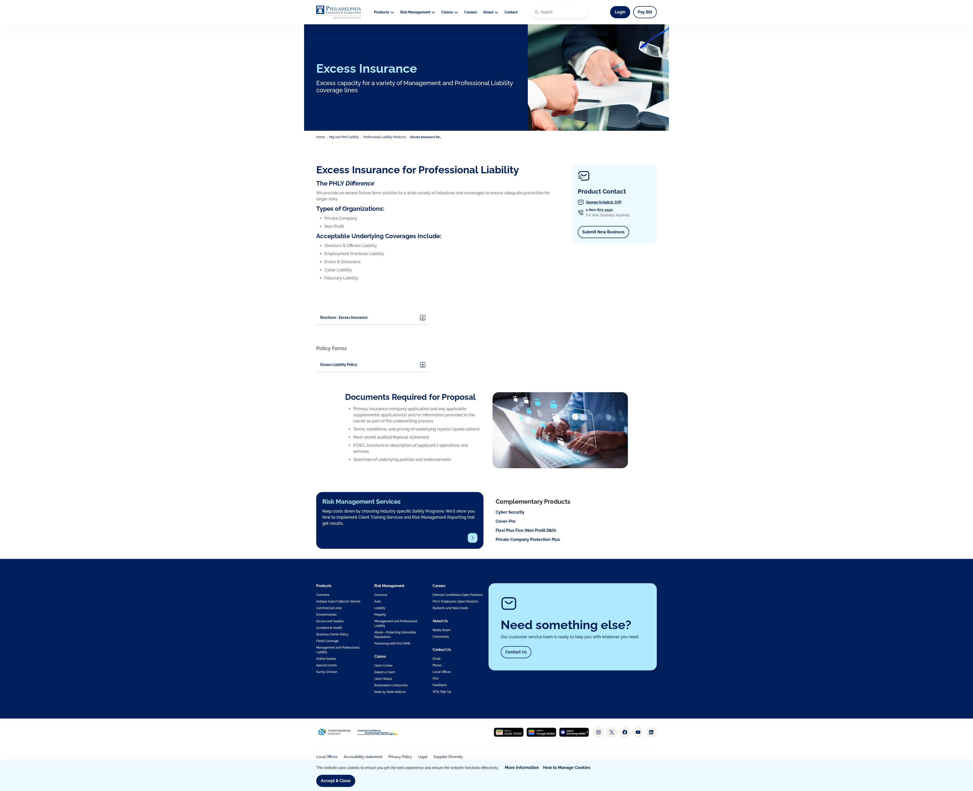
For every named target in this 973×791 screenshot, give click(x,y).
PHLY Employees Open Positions (455, 601)
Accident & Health (329, 628)
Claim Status (383, 679)
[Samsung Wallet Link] (574, 732)
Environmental (326, 614)
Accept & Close (336, 780)
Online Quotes (326, 659)
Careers (470, 12)
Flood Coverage (327, 641)
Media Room (442, 630)
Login (622, 11)
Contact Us (516, 652)
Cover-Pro (506, 521)
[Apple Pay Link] (508, 732)
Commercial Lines (329, 608)
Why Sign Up (442, 691)
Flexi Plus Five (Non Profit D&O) (526, 530)
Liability (379, 608)
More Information (522, 767)
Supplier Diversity (448, 757)
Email (436, 659)
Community (441, 636)
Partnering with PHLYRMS (392, 643)
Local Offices (442, 672)
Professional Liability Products (384, 137)
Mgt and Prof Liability (344, 137)
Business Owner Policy (332, 634)
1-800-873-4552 (599, 210)
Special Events (326, 665)
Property (380, 614)
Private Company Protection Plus (528, 539)
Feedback (440, 685)
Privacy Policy (400, 757)
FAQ (435, 678)
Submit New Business (605, 231)
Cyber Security (510, 512)
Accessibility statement (363, 757)
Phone (437, 665)
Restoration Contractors (391, 685)
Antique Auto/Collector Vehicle (338, 601)
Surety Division (326, 672)
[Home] (338, 12)
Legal (422, 757)
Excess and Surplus (330, 621)
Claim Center (383, 665)
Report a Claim (384, 672)
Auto (377, 601)
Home (320, 137)
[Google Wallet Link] (541, 732)
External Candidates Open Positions (458, 595)
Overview (322, 595)
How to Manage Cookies (566, 767)
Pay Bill (645, 12)
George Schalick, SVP (604, 202)
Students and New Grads (450, 608)
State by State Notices (390, 692)
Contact (511, 12)
